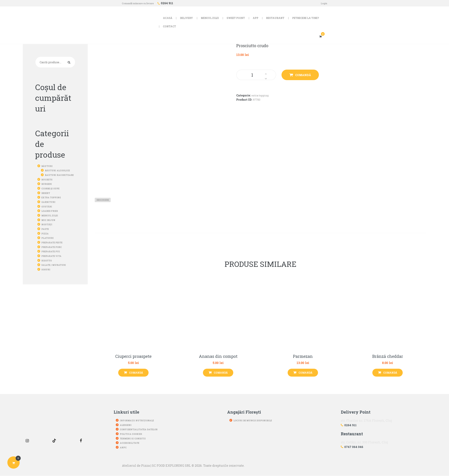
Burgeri (46, 184)
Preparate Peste (51, 242)
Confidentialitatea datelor (139, 429)
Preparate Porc (51, 247)
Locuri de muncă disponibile (252, 420)
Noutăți (46, 224)
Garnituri (48, 202)
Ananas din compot (218, 356)
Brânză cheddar (387, 356)
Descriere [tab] (102, 199)
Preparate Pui (50, 251)
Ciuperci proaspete (133, 356)
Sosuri (45, 269)
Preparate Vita (51, 256)
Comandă (303, 75)
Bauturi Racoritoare (59, 175)
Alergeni (126, 425)
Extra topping (260, 95)
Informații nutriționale (137, 420)
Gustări (46, 206)
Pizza (45, 233)
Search (69, 62)
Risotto (46, 260)
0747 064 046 (353, 447)
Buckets (46, 179)
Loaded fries (49, 211)
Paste (45, 229)
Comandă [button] (136, 372)
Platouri (47, 238)
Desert (45, 193)
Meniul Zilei (49, 215)
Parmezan (303, 356)
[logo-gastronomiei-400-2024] (54, 419)
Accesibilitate (129, 442)
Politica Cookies (131, 434)
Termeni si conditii (133, 438)
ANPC (123, 447)
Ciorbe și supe (50, 188)
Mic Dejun (48, 220)
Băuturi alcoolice (57, 170)
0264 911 (350, 425)
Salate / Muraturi (53, 265)
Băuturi (47, 166)
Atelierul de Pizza (136, 465)
